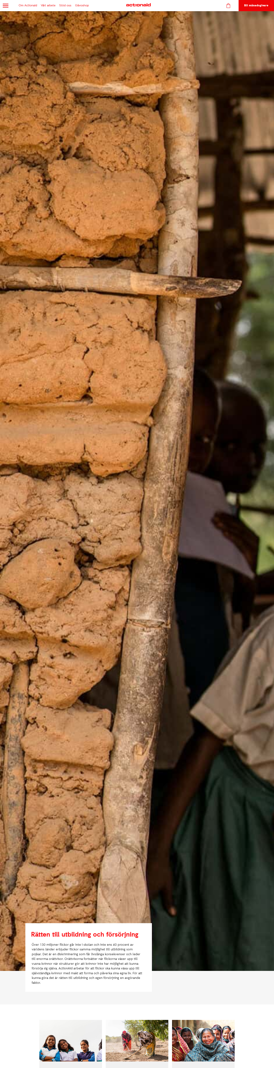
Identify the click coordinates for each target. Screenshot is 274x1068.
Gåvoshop (82, 6)
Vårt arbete (48, 6)
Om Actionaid (28, 6)
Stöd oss (65, 6)
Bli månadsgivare (256, 5)
